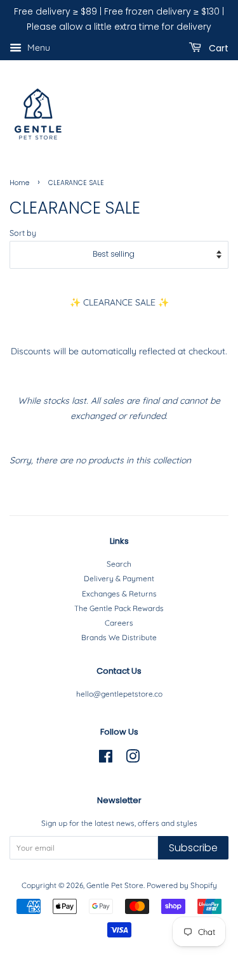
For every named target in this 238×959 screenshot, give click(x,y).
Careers (119, 623)
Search (119, 564)
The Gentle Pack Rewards (119, 608)
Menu (37, 47)
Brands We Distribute (119, 637)
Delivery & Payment (119, 578)
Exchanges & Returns (119, 593)
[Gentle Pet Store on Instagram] (133, 759)
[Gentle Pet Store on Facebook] (105, 759)
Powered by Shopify (182, 885)
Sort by (23, 233)
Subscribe (193, 847)
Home (19, 183)
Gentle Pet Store (114, 885)
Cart (217, 47)
